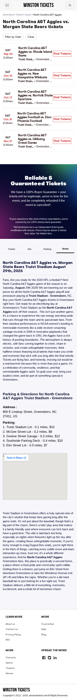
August (59, 267)
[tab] (12, 249)
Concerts (11, 657)
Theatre (10, 668)
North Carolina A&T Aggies (44, 557)
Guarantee (47, 623)
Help (43, 629)
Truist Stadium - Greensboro (47, 295)
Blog (43, 634)
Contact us (12, 629)
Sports (28, 14)
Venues (9, 673)
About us (10, 623)
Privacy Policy (13, 634)
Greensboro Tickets (13, 14)
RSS (8, 639)
